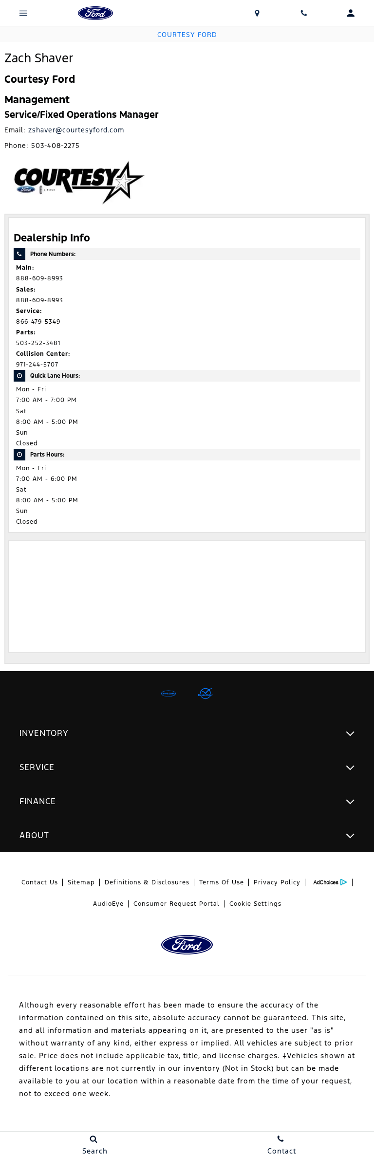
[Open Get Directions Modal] (257, 13)
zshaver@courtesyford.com (76, 130)
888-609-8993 (39, 278)
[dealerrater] (205, 693)
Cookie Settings (255, 904)
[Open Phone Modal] (303, 13)
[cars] (168, 693)
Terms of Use (221, 882)
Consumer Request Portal (176, 904)
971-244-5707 (37, 364)
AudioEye (108, 904)
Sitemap (81, 882)
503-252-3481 (38, 343)
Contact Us (39, 882)
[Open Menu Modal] (23, 13)
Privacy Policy (277, 882)
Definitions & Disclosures (147, 882)
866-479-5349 (38, 322)
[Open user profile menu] (350, 13)
